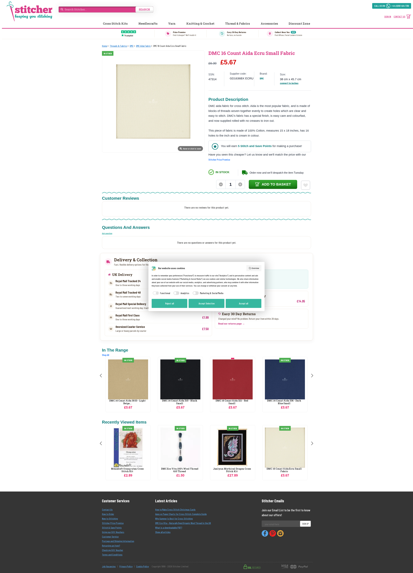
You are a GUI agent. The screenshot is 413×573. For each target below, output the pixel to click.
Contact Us (107, 509)
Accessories (269, 23)
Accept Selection (207, 303)
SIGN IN (387, 16)
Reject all (169, 303)
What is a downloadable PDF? (168, 527)
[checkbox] (161, 293)
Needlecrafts (147, 23)
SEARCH (144, 9)
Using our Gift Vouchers (113, 532)
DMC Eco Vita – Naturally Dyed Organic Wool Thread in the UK (183, 523)
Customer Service (110, 536)
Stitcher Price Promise (219, 159)
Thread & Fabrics (237, 23)
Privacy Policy (125, 566)
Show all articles (163, 532)
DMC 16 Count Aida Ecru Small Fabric (284, 470)
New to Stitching (110, 518)
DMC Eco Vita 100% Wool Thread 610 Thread (179, 470)
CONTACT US (399, 16)
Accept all (243, 303)
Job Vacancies (109, 566)
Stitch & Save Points (112, 527)
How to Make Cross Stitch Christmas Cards (175, 509)
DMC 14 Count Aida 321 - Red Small (179, 402)
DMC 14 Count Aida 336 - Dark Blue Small (232, 402)
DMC (262, 78)
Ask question (107, 233)
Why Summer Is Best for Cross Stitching (174, 518)
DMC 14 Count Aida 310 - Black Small (127, 402)
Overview (255, 268)
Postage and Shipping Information (118, 541)
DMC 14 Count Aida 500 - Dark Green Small (284, 402)
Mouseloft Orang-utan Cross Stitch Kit (127, 470)
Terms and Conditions (112, 554)
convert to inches (289, 83)
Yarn (172, 23)
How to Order (108, 514)
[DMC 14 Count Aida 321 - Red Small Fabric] (180, 379)
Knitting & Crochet (200, 23)
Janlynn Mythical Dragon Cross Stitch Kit (232, 470)
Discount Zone (299, 23)
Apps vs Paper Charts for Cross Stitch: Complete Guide (181, 514)
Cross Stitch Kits (115, 23)
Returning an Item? (111, 545)
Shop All (105, 354)
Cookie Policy (142, 566)
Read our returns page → (231, 323)
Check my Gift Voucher (112, 550)
